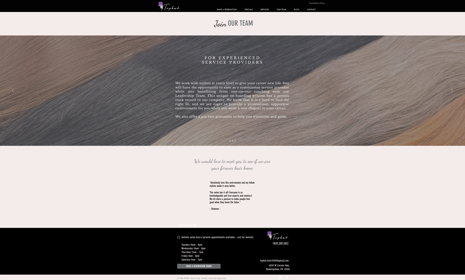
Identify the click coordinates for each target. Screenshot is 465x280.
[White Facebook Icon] (286, 277)
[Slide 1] (230, 141)
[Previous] (13, 91)
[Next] (452, 91)
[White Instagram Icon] (280, 277)
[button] (309, 3)
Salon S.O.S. (222, 278)
